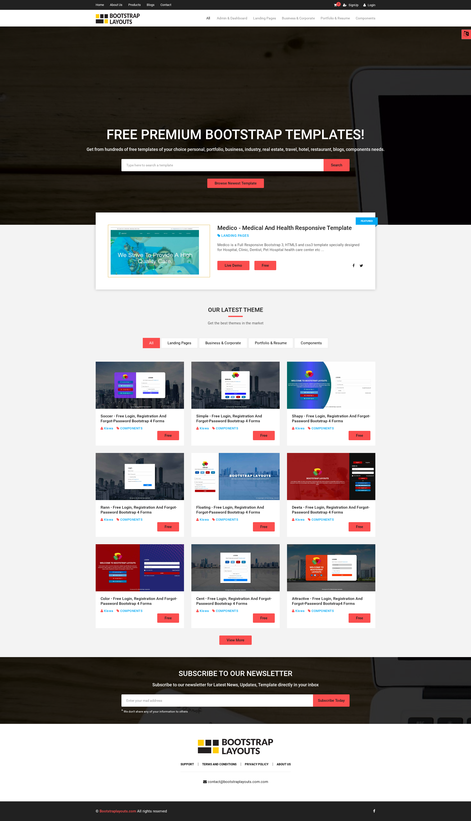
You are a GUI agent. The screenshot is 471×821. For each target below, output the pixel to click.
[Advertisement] (235, 87)
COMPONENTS (131, 428)
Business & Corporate (298, 18)
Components (365, 18)
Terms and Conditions (219, 764)
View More (235, 640)
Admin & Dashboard (232, 18)
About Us (116, 5)
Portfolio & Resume (335, 18)
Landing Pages (264, 18)
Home (100, 5)
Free (265, 265)
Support (187, 764)
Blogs (151, 5)
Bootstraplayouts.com (118, 811)
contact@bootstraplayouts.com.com (237, 782)
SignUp (353, 5)
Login (371, 5)
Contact (165, 5)
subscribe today (331, 700)
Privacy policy (256, 764)
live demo (233, 265)
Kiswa (108, 428)
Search (336, 165)
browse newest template (236, 183)
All (208, 18)
